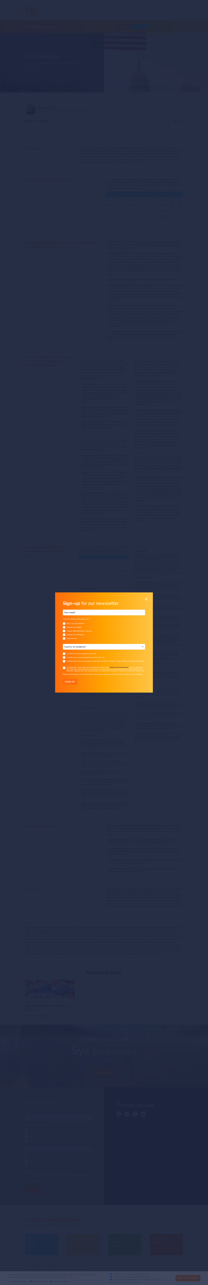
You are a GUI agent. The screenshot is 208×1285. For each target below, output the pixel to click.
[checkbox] (104, 631)
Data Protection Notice (119, 667)
